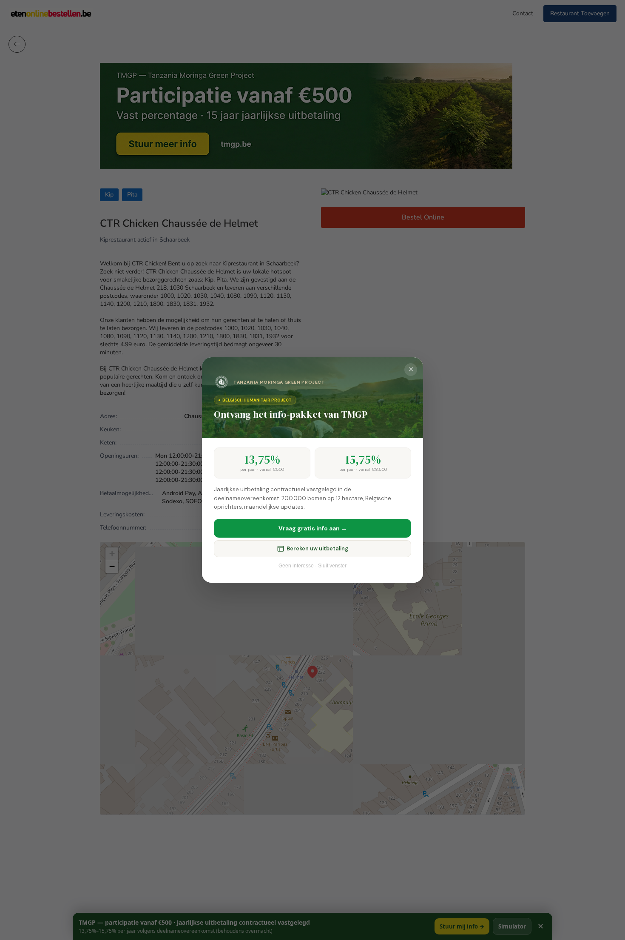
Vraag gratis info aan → (312, 528)
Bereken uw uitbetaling (317, 548)
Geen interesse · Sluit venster (312, 565)
